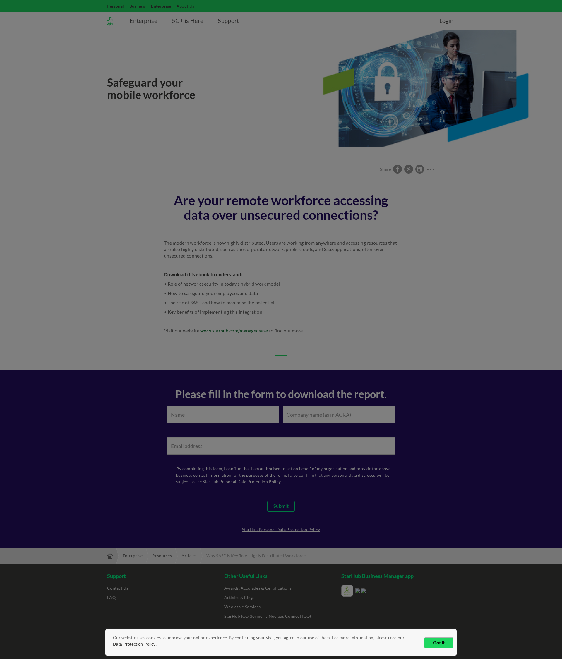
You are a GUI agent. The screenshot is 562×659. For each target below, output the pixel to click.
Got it (439, 642)
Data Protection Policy (134, 644)
